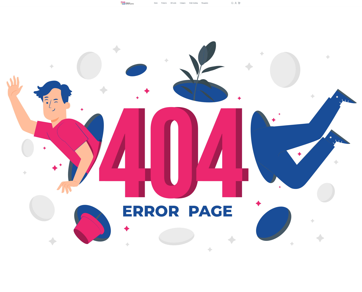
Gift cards (173, 3)
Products (164, 3)
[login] (236, 3)
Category (182, 3)
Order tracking (193, 3)
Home (156, 3)
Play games (204, 3)
